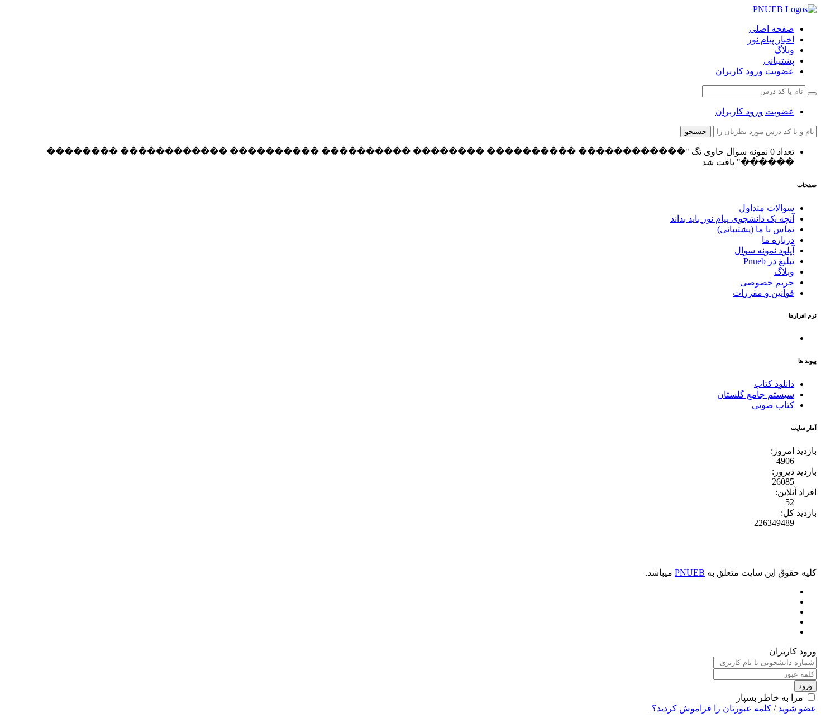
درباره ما (778, 240)
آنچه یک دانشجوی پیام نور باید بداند (732, 218)
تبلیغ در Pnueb (768, 261)
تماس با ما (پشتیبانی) (755, 229)
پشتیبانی (778, 60)
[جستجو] (812, 93)
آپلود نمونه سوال (764, 250)
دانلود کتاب (774, 384)
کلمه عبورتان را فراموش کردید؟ (711, 708)
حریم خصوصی (767, 282)
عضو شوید (797, 708)
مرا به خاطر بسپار (769, 697)
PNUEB (690, 572)
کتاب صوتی (773, 405)
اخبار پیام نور (770, 39)
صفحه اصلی (771, 28)
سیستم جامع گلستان (755, 394)
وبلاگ (784, 50)
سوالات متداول (766, 208)
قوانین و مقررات (763, 293)
